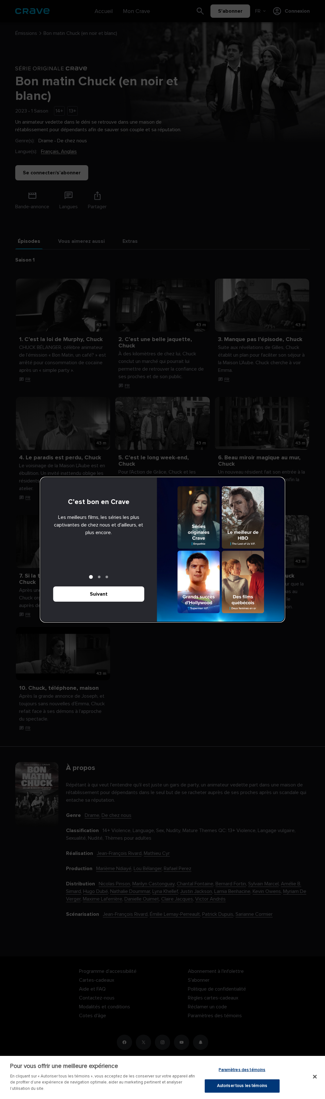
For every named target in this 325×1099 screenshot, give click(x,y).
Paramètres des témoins (242, 1069)
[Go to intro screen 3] (107, 577)
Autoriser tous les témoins (242, 1085)
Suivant (99, 594)
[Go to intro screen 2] (99, 577)
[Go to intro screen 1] (91, 577)
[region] (162, 1077)
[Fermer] (315, 1076)
